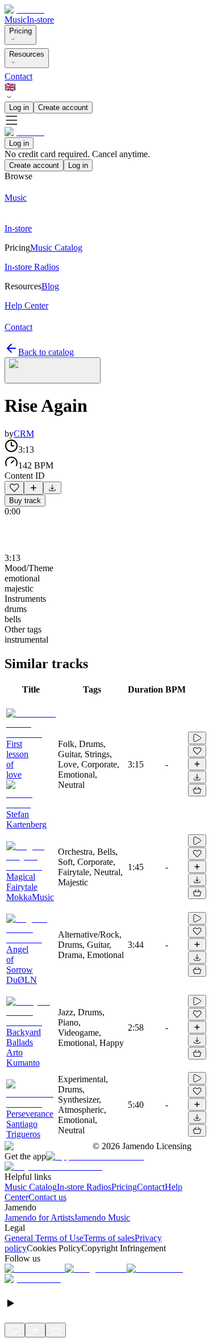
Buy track (25, 500)
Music (16, 19)
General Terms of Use (44, 1238)
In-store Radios (84, 1187)
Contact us (47, 1197)
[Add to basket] (197, 790)
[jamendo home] (24, 9)
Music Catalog (31, 1187)
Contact (18, 76)
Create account (63, 107)
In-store (40, 19)
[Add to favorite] (14, 488)
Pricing (20, 31)
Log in (19, 107)
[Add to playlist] (33, 488)
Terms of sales (109, 1238)
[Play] (53, 370)
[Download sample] (52, 488)
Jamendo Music (102, 1217)
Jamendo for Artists (39, 1217)
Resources (26, 54)
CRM (24, 433)
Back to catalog (46, 352)
